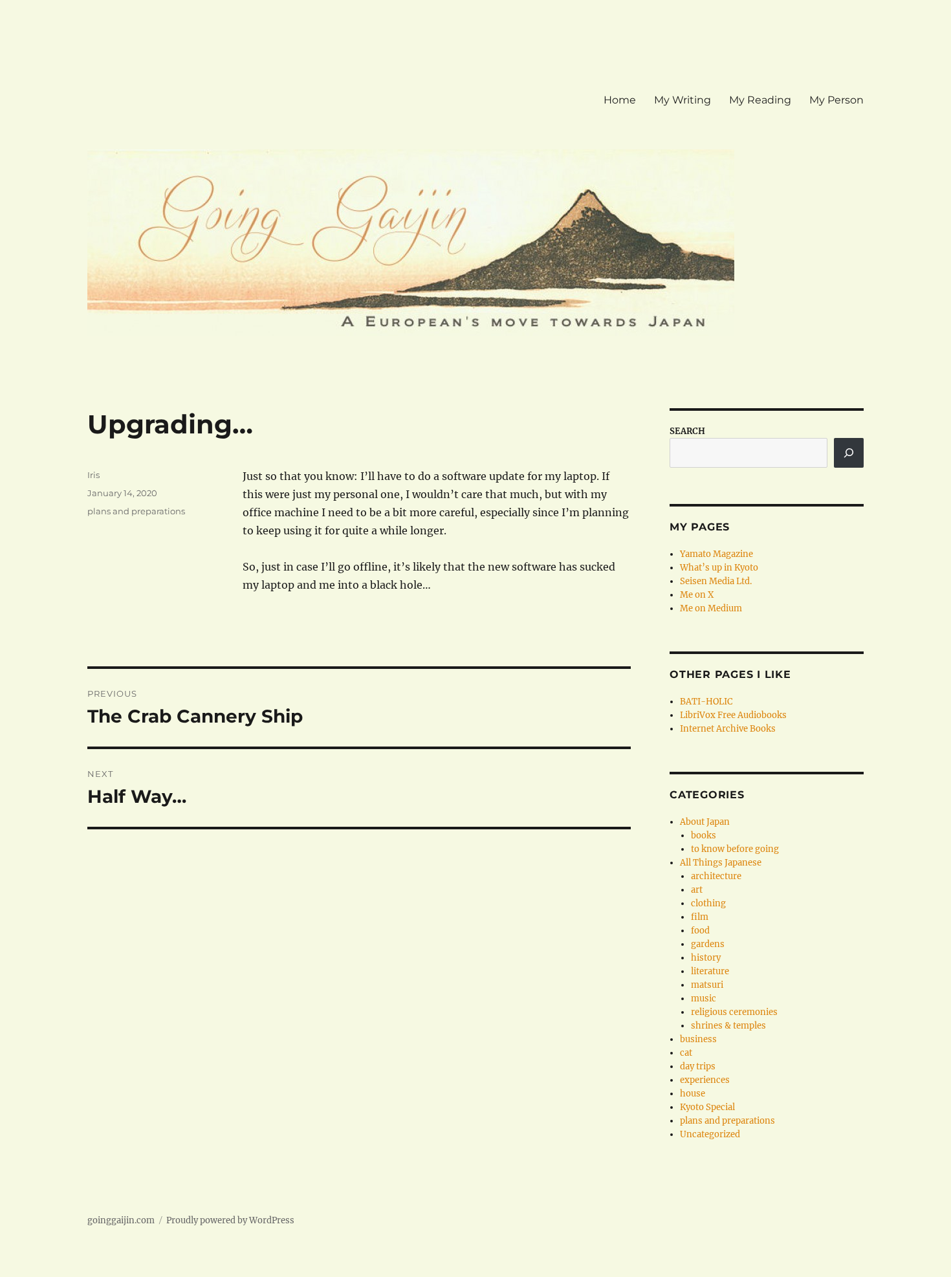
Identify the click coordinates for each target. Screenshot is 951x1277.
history (706, 957)
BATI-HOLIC (706, 701)
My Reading (760, 100)
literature (710, 971)
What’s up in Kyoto (719, 567)
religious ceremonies (734, 1012)
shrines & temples (728, 1025)
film (699, 916)
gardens (708, 944)
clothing (708, 903)
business (698, 1039)
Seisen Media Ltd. (716, 581)
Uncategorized (710, 1134)
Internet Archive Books (728, 728)
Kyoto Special (707, 1107)
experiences (705, 1080)
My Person (836, 100)
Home (620, 100)
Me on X (697, 594)
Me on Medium (711, 608)
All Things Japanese (720, 862)
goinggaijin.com (121, 1220)
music (703, 998)
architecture (716, 876)
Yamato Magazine (716, 554)
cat (686, 1052)
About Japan (705, 821)
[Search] (849, 453)
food (700, 930)
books (703, 835)
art (697, 889)
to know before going (735, 849)
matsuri (707, 984)
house (692, 1093)
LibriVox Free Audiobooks (733, 715)
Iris (93, 475)
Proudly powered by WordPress (230, 1220)
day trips (698, 1066)
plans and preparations (136, 511)
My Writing (682, 100)
